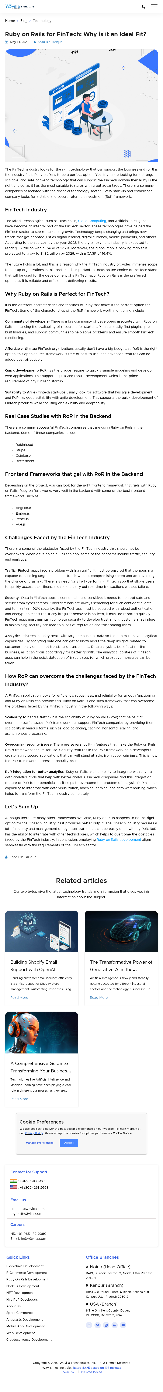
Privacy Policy (34, 1133)
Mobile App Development (25, 1326)
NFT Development (20, 1292)
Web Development (20, 1333)
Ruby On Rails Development (27, 1279)
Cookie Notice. (122, 1133)
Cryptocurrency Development (29, 1339)
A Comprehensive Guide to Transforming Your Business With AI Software (39, 1071)
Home (10, 20)
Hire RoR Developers (22, 1299)
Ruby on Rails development (119, 839)
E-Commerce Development (26, 1272)
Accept (69, 1143)
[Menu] (154, 7)
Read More (19, 997)
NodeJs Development (22, 1286)
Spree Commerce (19, 1313)
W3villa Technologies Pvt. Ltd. (81, 1363)
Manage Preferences (39, 1143)
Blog (23, 20)
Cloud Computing (92, 221)
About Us (13, 1306)
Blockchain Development (25, 1266)
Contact (69, 1371)
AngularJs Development (24, 1319)
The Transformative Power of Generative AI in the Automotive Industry (121, 969)
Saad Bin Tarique (50, 42)
